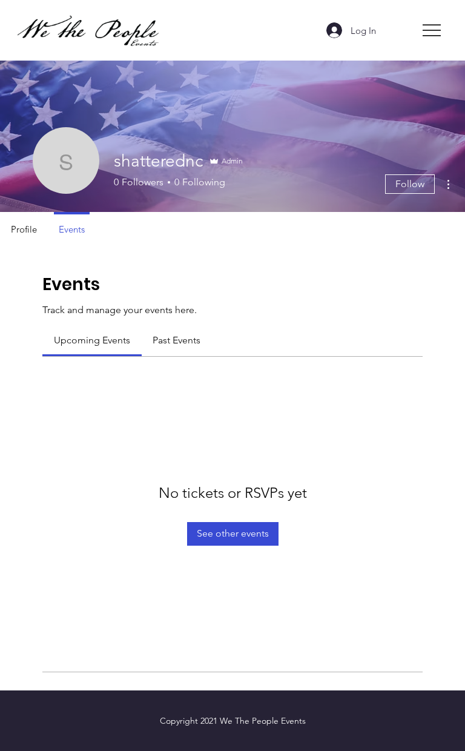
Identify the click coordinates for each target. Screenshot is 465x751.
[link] (92, 340)
